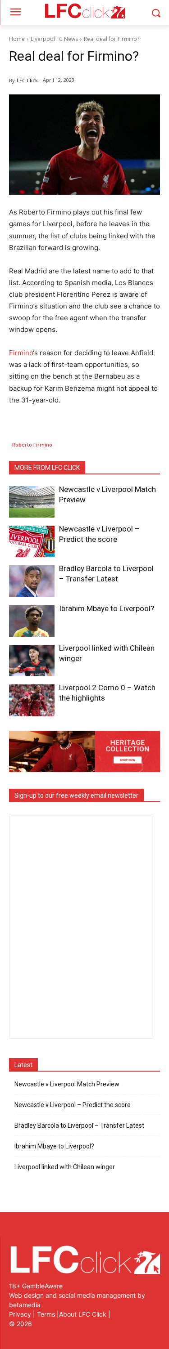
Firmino (21, 352)
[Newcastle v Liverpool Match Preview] (32, 502)
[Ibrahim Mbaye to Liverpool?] (32, 621)
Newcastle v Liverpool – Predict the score (72, 1104)
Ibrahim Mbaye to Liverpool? (106, 608)
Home (17, 39)
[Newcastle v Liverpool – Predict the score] (32, 541)
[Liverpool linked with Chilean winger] (32, 660)
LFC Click (27, 80)
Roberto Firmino (32, 444)
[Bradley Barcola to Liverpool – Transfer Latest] (32, 581)
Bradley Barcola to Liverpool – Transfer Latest (79, 1125)
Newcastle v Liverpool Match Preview (66, 1084)
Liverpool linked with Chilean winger (64, 1166)
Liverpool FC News (54, 39)
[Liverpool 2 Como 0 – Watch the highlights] (32, 700)
